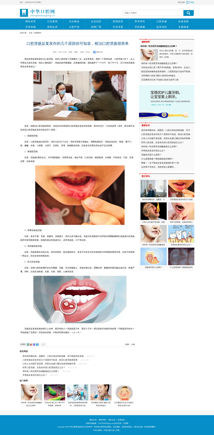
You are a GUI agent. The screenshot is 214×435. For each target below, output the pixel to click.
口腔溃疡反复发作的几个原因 (181, 199)
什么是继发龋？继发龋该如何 (181, 267)
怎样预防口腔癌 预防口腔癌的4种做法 (101, 404)
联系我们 (121, 420)
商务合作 (111, 420)
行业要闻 (52, 21)
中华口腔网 (73, 427)
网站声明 (102, 420)
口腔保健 (161, 21)
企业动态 (96, 21)
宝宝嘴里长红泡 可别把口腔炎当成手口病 (124, 404)
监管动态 (161, 27)
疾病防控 (118, 21)
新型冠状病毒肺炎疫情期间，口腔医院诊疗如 (77, 404)
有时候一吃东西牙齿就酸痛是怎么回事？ (41, 371)
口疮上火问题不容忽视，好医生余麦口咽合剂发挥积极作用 (49, 364)
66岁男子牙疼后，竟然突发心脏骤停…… (159, 167)
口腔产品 (74, 27)
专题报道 (183, 27)
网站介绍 (92, 420)
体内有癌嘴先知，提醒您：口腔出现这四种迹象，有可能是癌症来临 (53, 356)
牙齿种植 (30, 27)
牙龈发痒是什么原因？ (151, 155)
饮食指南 (183, 21)
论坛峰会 (74, 21)
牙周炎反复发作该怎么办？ (35, 375)
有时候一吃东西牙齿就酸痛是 (153, 245)
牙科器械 (140, 27)
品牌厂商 (96, 27)
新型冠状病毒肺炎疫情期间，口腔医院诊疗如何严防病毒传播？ (169, 71)
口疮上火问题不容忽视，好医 (153, 222)
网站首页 (30, 21)
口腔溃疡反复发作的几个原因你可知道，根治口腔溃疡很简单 (50, 360)
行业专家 (118, 27)
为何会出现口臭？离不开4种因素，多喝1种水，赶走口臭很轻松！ (170, 67)
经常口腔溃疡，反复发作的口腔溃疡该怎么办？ (44, 367)
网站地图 (181, 2)
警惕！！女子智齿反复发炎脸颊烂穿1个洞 (160, 163)
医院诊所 (52, 27)
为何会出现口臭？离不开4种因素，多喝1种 (55, 404)
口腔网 (125, 423)
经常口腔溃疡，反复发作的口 (181, 222)
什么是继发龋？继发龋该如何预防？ (157, 159)
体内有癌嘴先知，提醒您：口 (153, 199)
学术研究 (140, 21)
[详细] (166, 57)
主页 (30, 33)
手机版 (191, 2)
